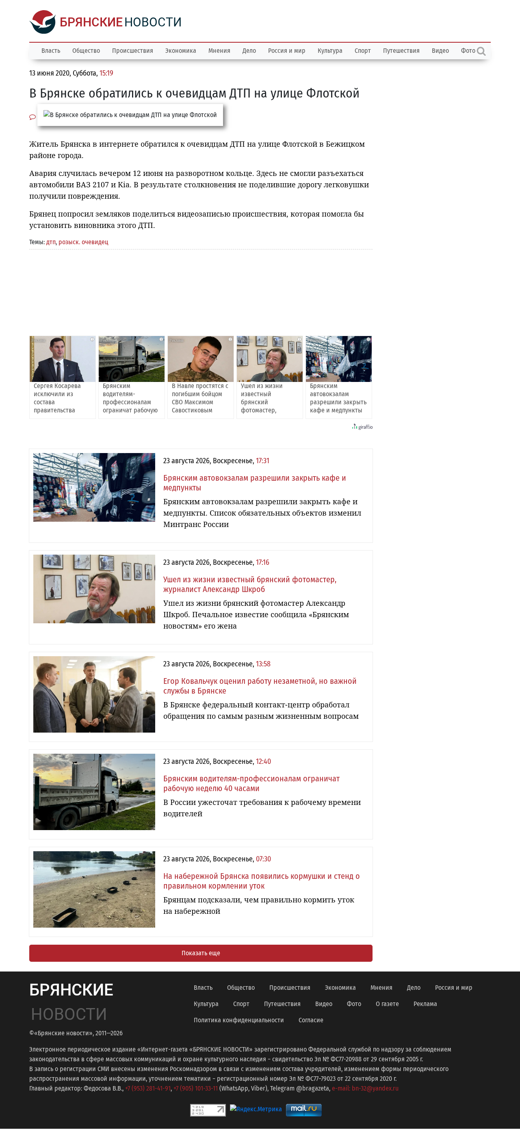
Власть (50, 50)
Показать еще (201, 953)
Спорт (363, 50)
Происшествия (132, 50)
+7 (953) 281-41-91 (148, 1088)
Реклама (425, 1004)
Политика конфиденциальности (239, 1020)
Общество (86, 50)
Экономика (180, 50)
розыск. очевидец (83, 242)
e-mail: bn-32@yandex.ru (365, 1088)
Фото (354, 1004)
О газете (387, 1004)
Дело (249, 50)
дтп (51, 242)
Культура (330, 50)
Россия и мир (287, 50)
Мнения (219, 50)
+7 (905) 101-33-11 (195, 1088)
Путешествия (401, 50)
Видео (440, 50)
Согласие (311, 1020)
